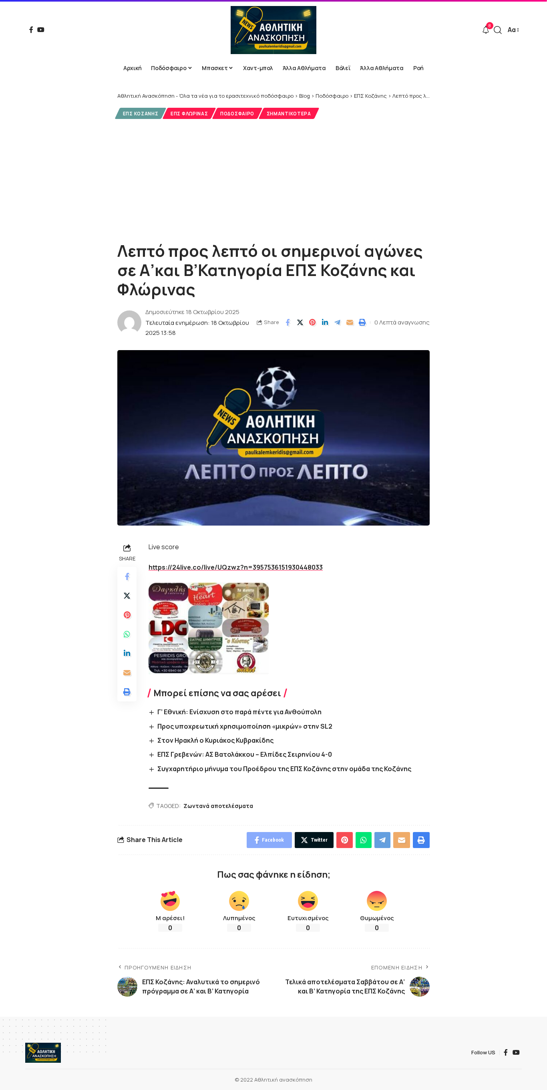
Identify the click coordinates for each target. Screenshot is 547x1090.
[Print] (362, 322)
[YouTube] (40, 29)
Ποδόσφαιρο (237, 114)
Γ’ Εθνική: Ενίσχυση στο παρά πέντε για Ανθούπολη (239, 711)
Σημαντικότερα (289, 114)
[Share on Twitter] (300, 322)
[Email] (349, 322)
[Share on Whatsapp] (127, 634)
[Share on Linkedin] (324, 322)
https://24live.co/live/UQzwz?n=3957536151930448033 (236, 567)
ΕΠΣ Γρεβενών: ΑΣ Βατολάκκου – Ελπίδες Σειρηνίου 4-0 (244, 754)
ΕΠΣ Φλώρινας (189, 114)
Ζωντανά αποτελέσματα (218, 806)
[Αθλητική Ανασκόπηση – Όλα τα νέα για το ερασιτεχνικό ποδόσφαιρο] (43, 1053)
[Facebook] (31, 29)
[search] (498, 30)
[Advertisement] (273, 179)
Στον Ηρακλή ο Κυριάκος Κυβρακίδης (215, 740)
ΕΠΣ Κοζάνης (141, 114)
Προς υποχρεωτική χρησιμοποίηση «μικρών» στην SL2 (244, 726)
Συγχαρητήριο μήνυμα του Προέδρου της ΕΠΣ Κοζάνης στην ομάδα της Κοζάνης (284, 768)
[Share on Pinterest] (312, 322)
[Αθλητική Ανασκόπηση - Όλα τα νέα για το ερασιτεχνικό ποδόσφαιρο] (273, 30)
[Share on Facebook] (287, 322)
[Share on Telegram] (337, 322)
